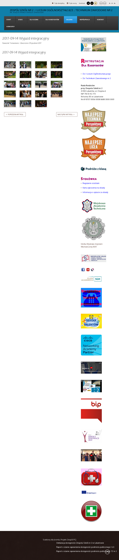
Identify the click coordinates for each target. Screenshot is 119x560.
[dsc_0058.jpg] (41, 65)
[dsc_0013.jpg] (9, 65)
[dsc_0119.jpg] (56, 74)
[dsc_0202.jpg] (56, 84)
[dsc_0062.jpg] (56, 65)
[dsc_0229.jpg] (41, 94)
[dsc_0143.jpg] (9, 84)
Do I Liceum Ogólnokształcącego (97, 74)
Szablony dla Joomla (51, 539)
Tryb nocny (73, 3)
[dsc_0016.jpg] (25, 65)
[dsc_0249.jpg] (56, 94)
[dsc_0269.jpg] (25, 104)
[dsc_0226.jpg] (25, 94)
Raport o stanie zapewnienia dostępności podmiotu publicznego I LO (85, 547)
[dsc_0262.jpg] (9, 104)
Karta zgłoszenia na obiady (94, 188)
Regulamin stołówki (91, 183)
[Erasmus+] (89, 492)
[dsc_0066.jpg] (9, 74)
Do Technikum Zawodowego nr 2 (97, 78)
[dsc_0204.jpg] (9, 94)
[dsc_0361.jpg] (41, 104)
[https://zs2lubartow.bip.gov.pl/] (91, 411)
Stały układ (101, 3)
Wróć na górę (107, 552)
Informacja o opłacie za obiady (96, 192)
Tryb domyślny (59, 3)
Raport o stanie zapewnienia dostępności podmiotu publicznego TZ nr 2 (86, 551)
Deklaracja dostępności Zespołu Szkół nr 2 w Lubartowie (80, 543)
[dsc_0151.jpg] (25, 84)
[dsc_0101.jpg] (41, 74)
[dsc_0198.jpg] (41, 84)
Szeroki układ (104, 3)
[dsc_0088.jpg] (25, 74)
